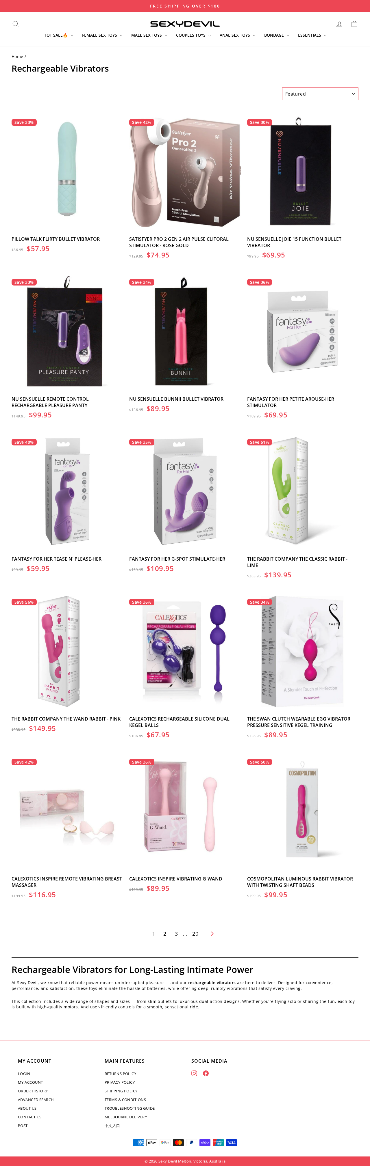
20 (195, 933)
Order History (33, 1091)
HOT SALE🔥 (56, 35)
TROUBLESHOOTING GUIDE (130, 1108)
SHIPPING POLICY (121, 1091)
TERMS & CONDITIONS (125, 1099)
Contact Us (30, 1117)
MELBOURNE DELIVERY (126, 1117)
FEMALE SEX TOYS (100, 35)
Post (23, 1125)
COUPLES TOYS (191, 35)
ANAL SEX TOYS (235, 35)
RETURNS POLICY (120, 1073)
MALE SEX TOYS (147, 35)
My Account (30, 1082)
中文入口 (112, 1125)
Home (17, 56)
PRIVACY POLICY (120, 1082)
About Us (27, 1108)
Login (24, 1073)
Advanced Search (36, 1099)
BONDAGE (274, 35)
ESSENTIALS (310, 35)
